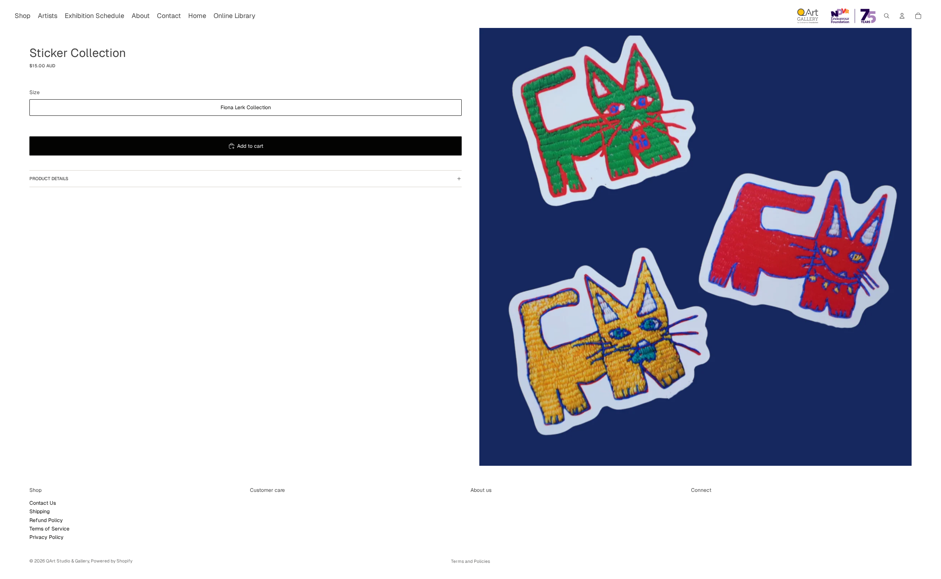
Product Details (48, 179)
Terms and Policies (470, 561)
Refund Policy (46, 520)
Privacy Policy (46, 537)
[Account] (902, 16)
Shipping (39, 511)
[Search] (887, 16)
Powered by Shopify (111, 561)
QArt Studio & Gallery (67, 561)
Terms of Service (49, 528)
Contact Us (42, 503)
